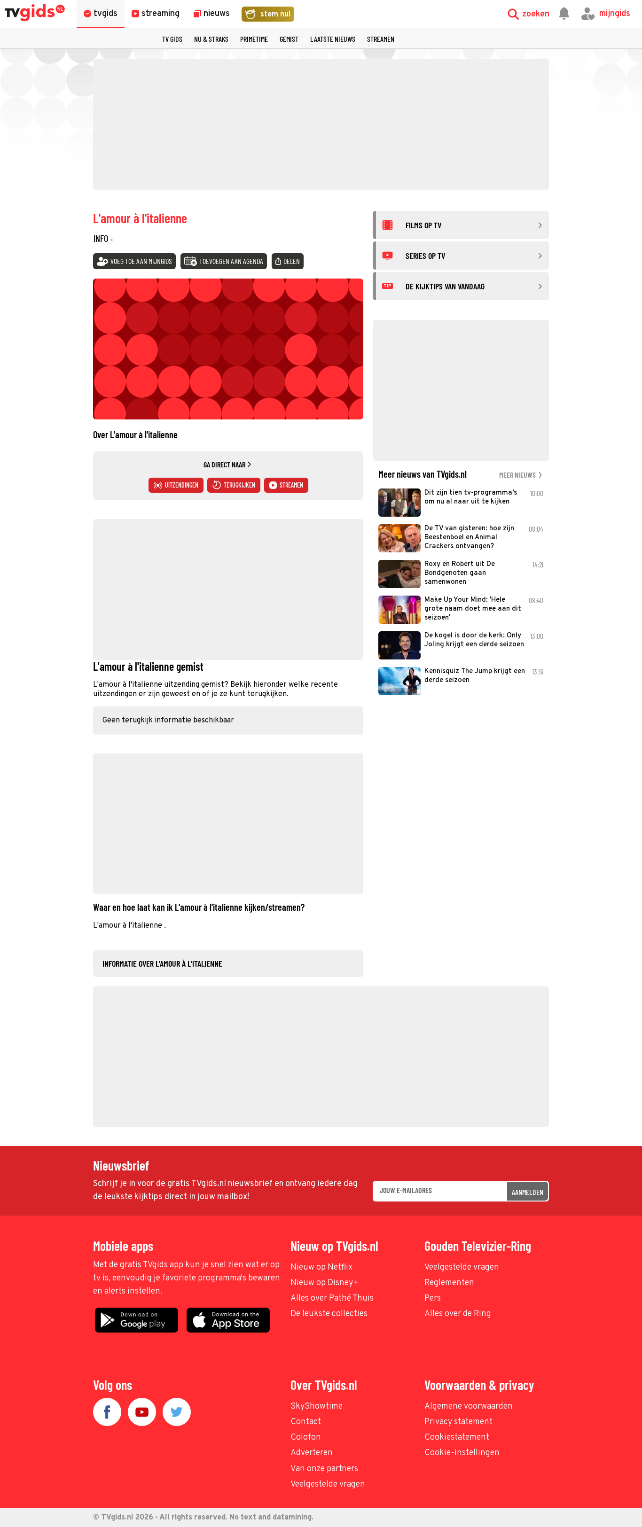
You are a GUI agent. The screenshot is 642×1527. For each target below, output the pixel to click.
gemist (289, 38)
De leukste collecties (329, 1314)
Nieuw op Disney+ (324, 1283)
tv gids (172, 38)
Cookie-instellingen (462, 1453)
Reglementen (449, 1283)
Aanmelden (527, 1191)
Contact (305, 1422)
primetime (254, 38)
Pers (432, 1298)
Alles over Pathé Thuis (332, 1298)
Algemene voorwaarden (468, 1406)
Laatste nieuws (332, 38)
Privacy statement (458, 1422)
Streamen (380, 38)
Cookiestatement (456, 1437)
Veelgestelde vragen (461, 1267)
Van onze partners (324, 1469)
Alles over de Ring (457, 1314)
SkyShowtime (316, 1406)
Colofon (305, 1437)
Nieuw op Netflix (321, 1267)
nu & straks (211, 38)
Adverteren (311, 1453)
